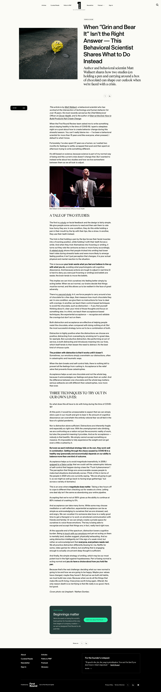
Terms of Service (119, 685)
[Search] (157, 5)
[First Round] (79, 5)
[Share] (110, 96)
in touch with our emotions (75, 533)
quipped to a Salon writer (61, 464)
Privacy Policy (109, 685)
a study (62, 222)
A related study (56, 250)
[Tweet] (105, 96)
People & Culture (88, 19)
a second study (64, 294)
